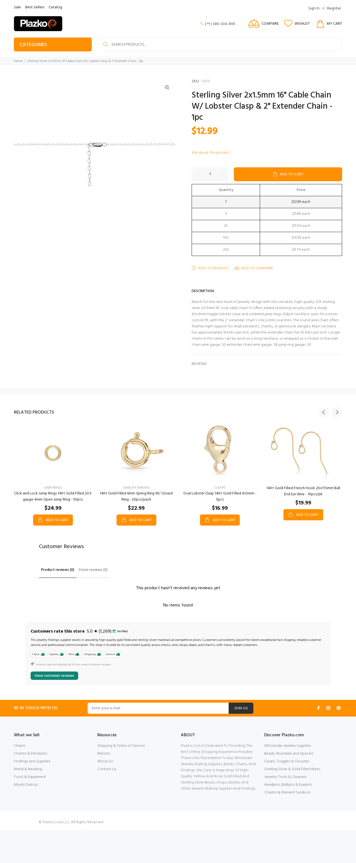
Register (334, 8)
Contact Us (106, 769)
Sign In (314, 8)
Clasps (220, 488)
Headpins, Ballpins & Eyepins (288, 785)
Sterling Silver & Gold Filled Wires (292, 769)
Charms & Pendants (30, 753)
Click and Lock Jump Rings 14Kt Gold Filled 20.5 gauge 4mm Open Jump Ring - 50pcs (53, 496)
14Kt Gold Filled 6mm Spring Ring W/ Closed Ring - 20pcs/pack (136, 496)
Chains (19, 746)
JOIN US (241, 708)
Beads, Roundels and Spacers (288, 753)
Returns (103, 753)
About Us (105, 761)
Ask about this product (211, 153)
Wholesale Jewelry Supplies (287, 746)
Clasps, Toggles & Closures (286, 761)
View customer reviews (54, 676)
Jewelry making (136, 488)
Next (337, 412)
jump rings (53, 488)
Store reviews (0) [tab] (93, 570)
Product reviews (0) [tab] (57, 570)
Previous (323, 412)
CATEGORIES (33, 45)
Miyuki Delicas (26, 785)
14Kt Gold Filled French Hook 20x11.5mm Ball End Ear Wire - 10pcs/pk (303, 491)
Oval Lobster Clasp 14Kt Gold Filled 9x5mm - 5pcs (219, 496)
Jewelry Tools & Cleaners (285, 777)
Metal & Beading (28, 769)
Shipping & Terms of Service (121, 746)
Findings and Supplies (32, 761)
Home (18, 61)
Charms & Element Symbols (287, 792)
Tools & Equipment (30, 777)
